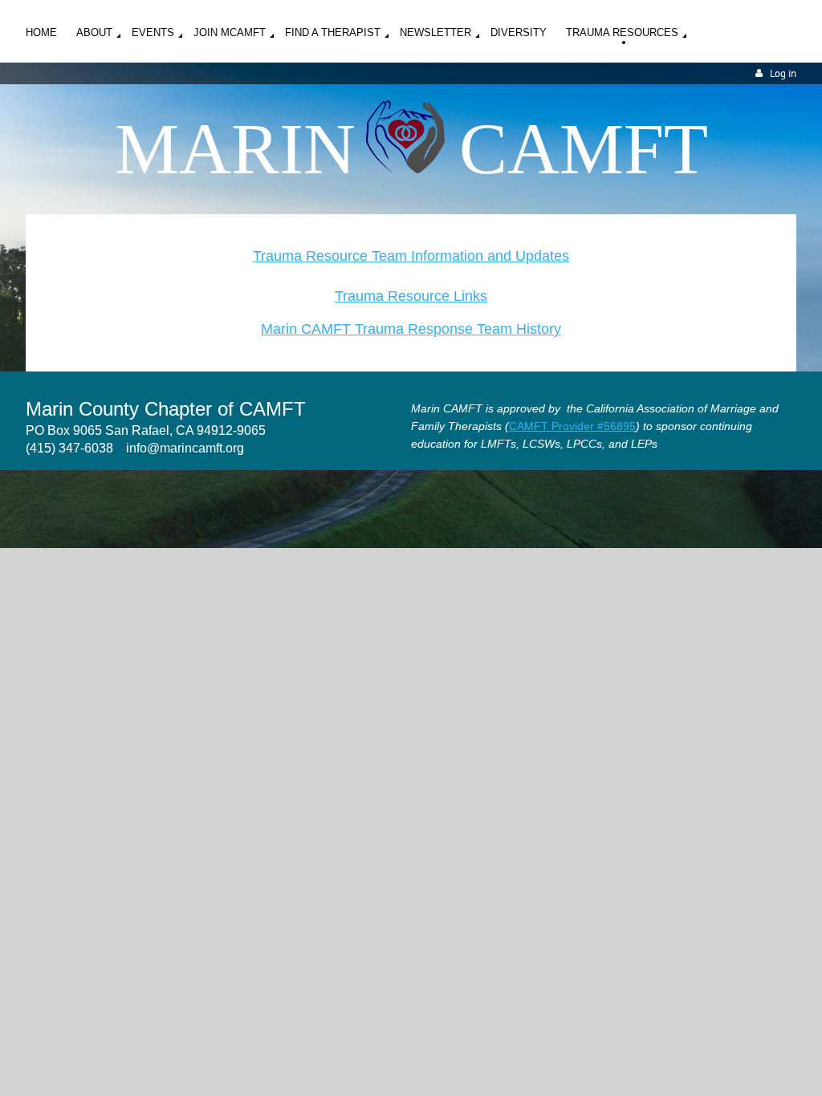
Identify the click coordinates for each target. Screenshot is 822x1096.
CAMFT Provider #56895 (572, 426)
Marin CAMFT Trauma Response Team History (411, 329)
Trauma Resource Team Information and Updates (411, 256)
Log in (783, 73)
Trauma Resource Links (411, 296)
